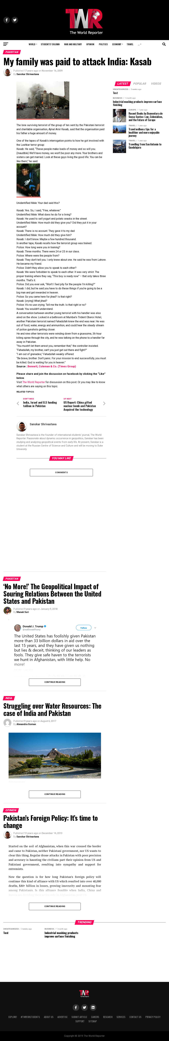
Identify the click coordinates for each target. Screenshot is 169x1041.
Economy (116, 44)
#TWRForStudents (30, 1017)
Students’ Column (50, 44)
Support (79, 1021)
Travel (130, 44)
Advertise (62, 1017)
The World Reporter (33, 382)
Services (121, 1017)
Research (108, 1017)
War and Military (73, 44)
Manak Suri (23, 612)
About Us (48, 1017)
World (32, 44)
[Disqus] (61, 517)
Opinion (90, 44)
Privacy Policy (152, 1017)
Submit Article (79, 1017)
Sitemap (92, 1021)
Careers (95, 1017)
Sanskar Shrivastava (28, 74)
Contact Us (135, 1017)
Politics (103, 44)
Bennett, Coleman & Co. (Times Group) (52, 366)
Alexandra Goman (26, 724)
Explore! (12, 1017)
